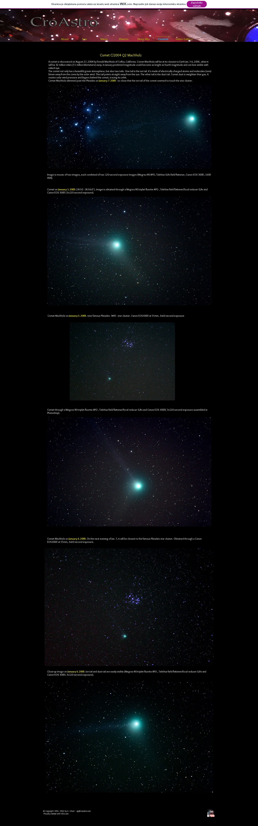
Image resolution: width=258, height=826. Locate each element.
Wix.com (65, 813)
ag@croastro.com (84, 811)
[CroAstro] (210, 813)
